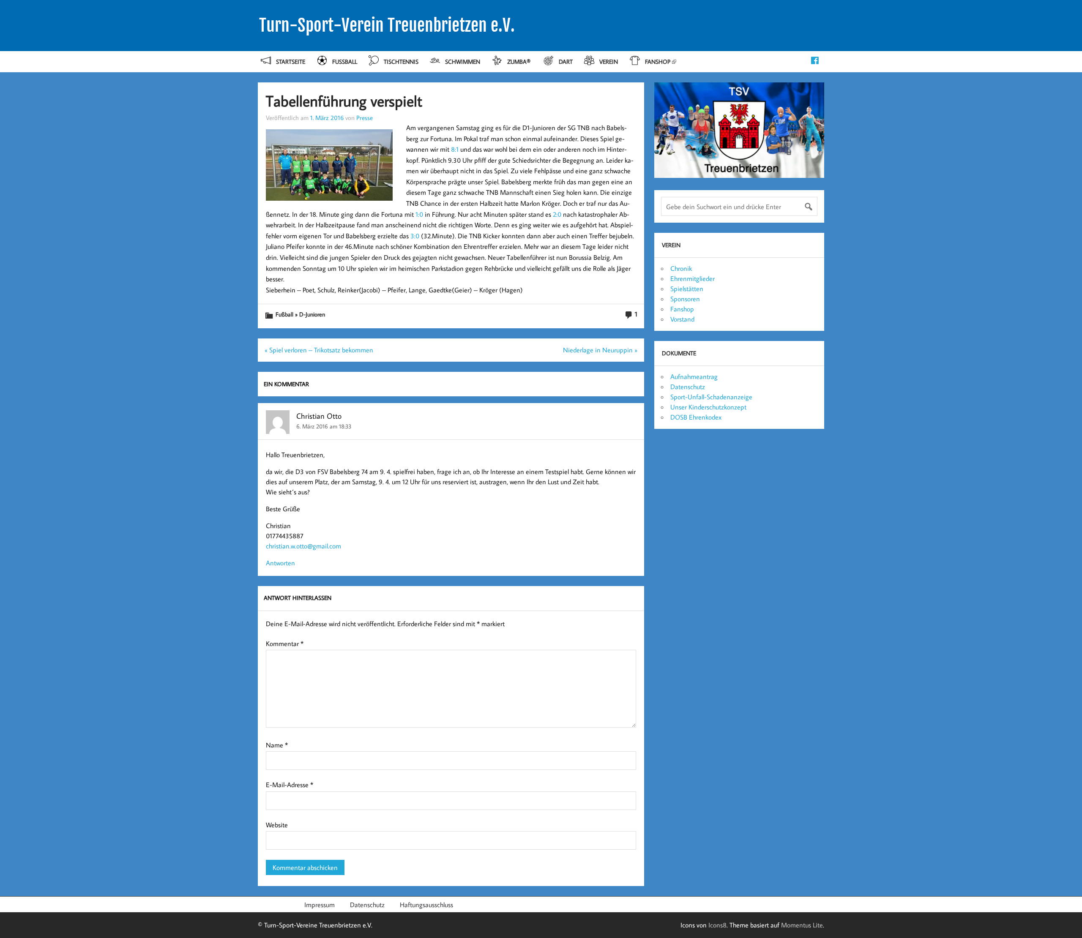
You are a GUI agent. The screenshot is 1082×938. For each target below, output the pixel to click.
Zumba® (519, 61)
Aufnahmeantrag (694, 376)
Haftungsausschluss (426, 904)
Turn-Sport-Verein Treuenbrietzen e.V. (387, 25)
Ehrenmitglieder (692, 278)
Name (277, 745)
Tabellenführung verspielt (344, 101)
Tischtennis (401, 61)
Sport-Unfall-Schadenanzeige (711, 397)
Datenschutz (687, 386)
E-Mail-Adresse (289, 784)
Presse (364, 117)
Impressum (319, 904)
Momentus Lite (802, 925)
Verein (608, 61)
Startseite (290, 61)
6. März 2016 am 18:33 (323, 426)
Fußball (344, 61)
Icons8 (717, 925)
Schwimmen (462, 61)
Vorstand (682, 319)
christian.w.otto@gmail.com (303, 546)
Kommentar (284, 643)
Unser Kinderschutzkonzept (708, 407)
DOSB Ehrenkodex (695, 417)
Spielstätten (686, 288)
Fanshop (657, 61)
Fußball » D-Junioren (300, 314)
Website (277, 825)
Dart (566, 61)
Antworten (280, 563)
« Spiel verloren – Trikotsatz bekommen (319, 350)
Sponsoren (685, 298)
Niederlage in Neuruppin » (600, 350)
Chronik (681, 268)
